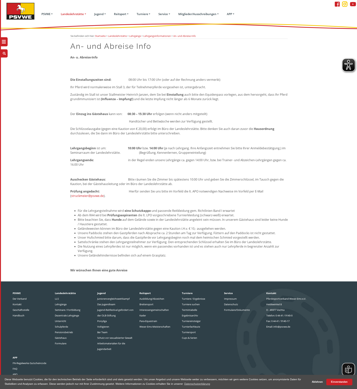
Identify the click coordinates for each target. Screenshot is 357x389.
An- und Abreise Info (184, 36)
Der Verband (20, 298)
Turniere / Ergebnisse (193, 298)
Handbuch (18, 315)
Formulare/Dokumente (237, 310)
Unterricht (60, 321)
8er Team (102, 332)
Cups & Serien (189, 337)
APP (229, 14)
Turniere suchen (191, 304)
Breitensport (146, 304)
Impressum (230, 298)
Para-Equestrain (148, 321)
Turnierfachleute (191, 326)
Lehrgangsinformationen (157, 36)
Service (163, 14)
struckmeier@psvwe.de (87, 196)
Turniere (142, 14)
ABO (15, 374)
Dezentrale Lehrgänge (67, 315)
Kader (142, 315)
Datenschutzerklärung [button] (197, 383)
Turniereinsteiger (191, 321)
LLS (57, 298)
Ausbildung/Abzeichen (151, 298)
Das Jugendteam (106, 304)
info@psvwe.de (281, 326)
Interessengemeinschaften (154, 310)
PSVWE (45, 14)
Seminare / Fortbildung (67, 310)
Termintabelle (189, 310)
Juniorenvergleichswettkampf (113, 298)
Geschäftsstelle (21, 310)
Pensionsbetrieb (64, 332)
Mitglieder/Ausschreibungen (197, 14)
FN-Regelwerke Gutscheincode (29, 363)
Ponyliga (102, 321)
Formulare (60, 343)
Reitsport (120, 14)
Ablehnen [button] (317, 382)
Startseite (100, 36)
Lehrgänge (135, 36)
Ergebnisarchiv (190, 315)
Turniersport (189, 332)
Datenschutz (231, 304)
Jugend (99, 14)
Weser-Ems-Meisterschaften (154, 326)
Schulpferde (61, 326)
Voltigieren (103, 326)
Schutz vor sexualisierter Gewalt (114, 337)
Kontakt (17, 304)
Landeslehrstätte (72, 14)
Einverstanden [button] (339, 382)
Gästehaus (61, 337)
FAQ (15, 368)
